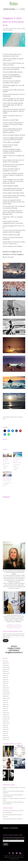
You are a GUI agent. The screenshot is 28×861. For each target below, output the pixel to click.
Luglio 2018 (5, 727)
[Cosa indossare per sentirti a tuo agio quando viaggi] (17, 454)
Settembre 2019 (6, 698)
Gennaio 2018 (6, 739)
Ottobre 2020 (5, 671)
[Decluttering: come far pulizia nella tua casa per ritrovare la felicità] (19, 763)
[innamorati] (14, 353)
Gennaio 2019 (6, 714)
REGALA (18, 626)
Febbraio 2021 (6, 663)
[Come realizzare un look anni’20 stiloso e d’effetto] (8, 775)
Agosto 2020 (5, 675)
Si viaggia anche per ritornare (5, 459)
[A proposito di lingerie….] (8, 763)
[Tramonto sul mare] (14, 409)
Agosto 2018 (5, 725)
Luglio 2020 (5, 677)
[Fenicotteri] (14, 297)
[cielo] (14, 278)
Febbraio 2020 (6, 687)
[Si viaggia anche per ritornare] (7, 454)
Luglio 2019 (5, 702)
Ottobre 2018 (5, 721)
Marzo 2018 (5, 735)
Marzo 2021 (5, 661)
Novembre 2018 (6, 718)
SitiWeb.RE (7, 857)
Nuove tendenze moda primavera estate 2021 (12, 814)
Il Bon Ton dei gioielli (7, 812)
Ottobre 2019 (5, 696)
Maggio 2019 (5, 706)
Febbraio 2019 (6, 712)
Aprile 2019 (5, 708)
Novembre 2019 (6, 694)
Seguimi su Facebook (10, 828)
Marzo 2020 (5, 685)
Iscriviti (5, 640)
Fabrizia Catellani (8, 28)
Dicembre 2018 (6, 716)
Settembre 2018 (6, 723)
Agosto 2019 (5, 700)
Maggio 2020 (5, 681)
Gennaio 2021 (6, 665)
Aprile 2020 (5, 683)
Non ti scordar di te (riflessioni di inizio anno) (7, 479)
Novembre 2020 (6, 669)
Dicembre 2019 (6, 692)
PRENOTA (10, 626)
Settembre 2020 (6, 673)
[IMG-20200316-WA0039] (14, 316)
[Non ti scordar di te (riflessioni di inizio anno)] (7, 473)
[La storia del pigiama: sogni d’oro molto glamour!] (8, 751)
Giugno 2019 (5, 704)
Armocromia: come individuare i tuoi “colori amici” (13, 810)
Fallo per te (5, 816)
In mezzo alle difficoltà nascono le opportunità (12, 818)
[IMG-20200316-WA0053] (14, 334)
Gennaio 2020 (6, 690)
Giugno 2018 (5, 729)
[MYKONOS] (14, 390)
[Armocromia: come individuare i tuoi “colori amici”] (19, 751)
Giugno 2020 (5, 679)
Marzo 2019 (5, 710)
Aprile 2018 (5, 733)
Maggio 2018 (5, 731)
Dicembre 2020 (6, 667)
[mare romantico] (14, 371)
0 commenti (9, 30)
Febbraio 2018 (6, 737)
